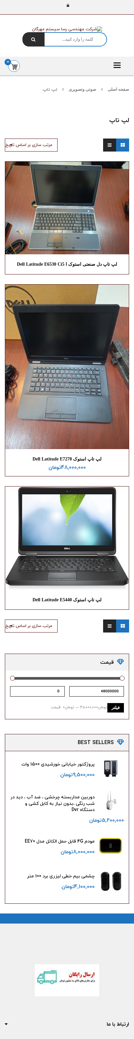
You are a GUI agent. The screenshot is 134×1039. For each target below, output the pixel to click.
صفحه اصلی (118, 89)
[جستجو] (33, 39)
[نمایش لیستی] (109, 145)
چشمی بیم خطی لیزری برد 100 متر (61, 876)
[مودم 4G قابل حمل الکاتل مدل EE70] (111, 846)
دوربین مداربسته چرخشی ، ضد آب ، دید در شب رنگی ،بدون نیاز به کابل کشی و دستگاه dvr (52, 803)
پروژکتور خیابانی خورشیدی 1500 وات (58, 764)
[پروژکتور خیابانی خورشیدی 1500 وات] (111, 768)
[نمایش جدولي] (122, 145)
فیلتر (116, 708)
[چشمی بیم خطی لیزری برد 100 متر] (111, 881)
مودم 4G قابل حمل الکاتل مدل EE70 (60, 841)
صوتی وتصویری (82, 89)
